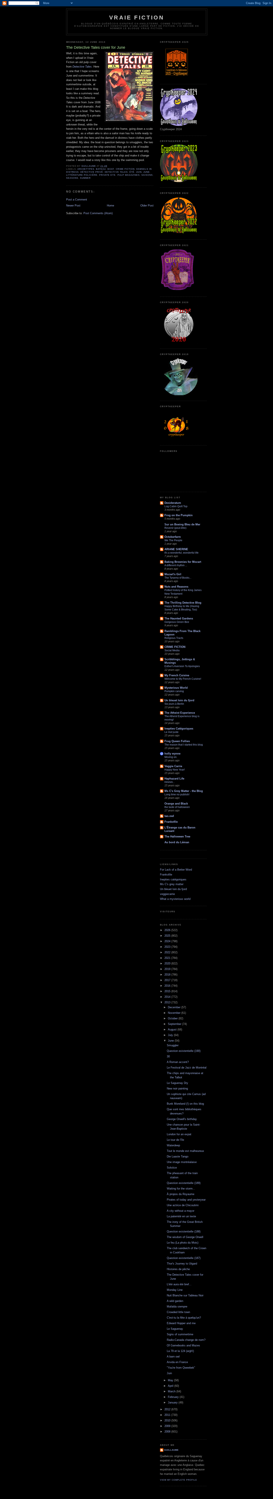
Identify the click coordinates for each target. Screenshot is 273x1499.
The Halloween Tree (177, 836)
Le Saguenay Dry (177, 1083)
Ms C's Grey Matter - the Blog (183, 791)
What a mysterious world (175, 899)
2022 (167, 952)
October (173, 1018)
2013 (167, 1002)
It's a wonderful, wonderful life (181, 552)
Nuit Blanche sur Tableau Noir (185, 1295)
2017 (167, 980)
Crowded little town (178, 1312)
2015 (167, 991)
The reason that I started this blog (183, 744)
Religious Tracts (173, 638)
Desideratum (172, 502)
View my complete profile (178, 1480)
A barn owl (173, 1356)
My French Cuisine (176, 675)
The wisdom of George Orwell (185, 1237)
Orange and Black (176, 803)
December (174, 1007)
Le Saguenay (175, 1328)
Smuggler (173, 1045)
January (173, 1402)
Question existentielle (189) (183, 1183)
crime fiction (125, 169)
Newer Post (73, 205)
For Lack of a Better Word (176, 869)
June (146, 172)
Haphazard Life (174, 778)
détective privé (91, 172)
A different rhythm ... (175, 565)
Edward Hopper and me (181, 1323)
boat (110, 169)
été (131, 172)
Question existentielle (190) (183, 1050)
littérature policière (81, 175)
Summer (85, 178)
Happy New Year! (174, 769)
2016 (167, 985)
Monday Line (175, 1289)
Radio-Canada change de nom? (186, 1339)
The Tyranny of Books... (177, 577)
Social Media (172, 650)
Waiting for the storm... (181, 1188)
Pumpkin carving (174, 691)
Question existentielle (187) (183, 1258)
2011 (167, 1414)
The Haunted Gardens (178, 618)
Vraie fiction (136, 17)
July (171, 1035)
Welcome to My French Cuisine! (182, 678)
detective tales (116, 172)
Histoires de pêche (178, 1269)
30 (168, 1056)
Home (110, 205)
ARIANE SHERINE (176, 549)
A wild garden (175, 1301)
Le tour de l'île (175, 1139)
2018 (167, 974)
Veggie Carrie (173, 766)
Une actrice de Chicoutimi (183, 1205)
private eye (107, 175)
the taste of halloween (177, 807)
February (174, 1397)
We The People (173, 540)
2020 (167, 963)
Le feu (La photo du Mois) (182, 1242)
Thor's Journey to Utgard (182, 1263)
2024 (167, 941)
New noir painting (177, 1088)
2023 (167, 946)
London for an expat (179, 1134)
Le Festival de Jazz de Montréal (186, 1067)
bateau (101, 169)
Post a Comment (76, 199)
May (171, 1380)
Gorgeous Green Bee (176, 622)
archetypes (85, 169)
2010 (167, 1420)
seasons (72, 178)
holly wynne (172, 753)
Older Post (147, 205)
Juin (139, 172)
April (171, 1385)
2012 (167, 1409)
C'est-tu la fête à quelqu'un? (184, 1317)
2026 (167, 930)
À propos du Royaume (180, 1194)
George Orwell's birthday (182, 1119)
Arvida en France (177, 1362)
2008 (167, 1431)
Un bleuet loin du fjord (179, 700)
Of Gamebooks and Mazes (183, 1345)
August (172, 1029)
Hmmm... (169, 782)
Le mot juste (171, 732)
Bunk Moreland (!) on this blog (185, 1103)
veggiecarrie (167, 894)
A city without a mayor (180, 1210)
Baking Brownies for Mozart (182, 561)
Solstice (172, 1167)
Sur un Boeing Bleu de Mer (182, 524)
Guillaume (171, 1450)
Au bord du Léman (176, 842)
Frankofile (171, 821)
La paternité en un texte (181, 1216)
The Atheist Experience (179, 712)
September (175, 1024)
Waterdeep (173, 1145)
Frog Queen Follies (177, 741)
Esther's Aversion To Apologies (182, 666)
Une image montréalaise (182, 1162)
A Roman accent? (178, 1062)
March (172, 1391)
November (174, 1012)
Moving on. (170, 757)
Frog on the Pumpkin (178, 515)
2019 (167, 969)
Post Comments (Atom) (98, 213)
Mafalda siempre (177, 1306)
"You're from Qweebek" (181, 1367)
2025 (167, 935)
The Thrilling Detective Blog (182, 602)
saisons (147, 175)
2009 (167, 1426)
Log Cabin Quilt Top (175, 506)
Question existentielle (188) (183, 1231)
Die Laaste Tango (177, 1156)
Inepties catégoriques (173, 879)
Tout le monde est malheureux (185, 1151)
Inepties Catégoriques (178, 728)
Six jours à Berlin (174, 703)
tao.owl (169, 816)
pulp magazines (129, 175)
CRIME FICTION (174, 647)
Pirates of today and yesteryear (186, 1199)
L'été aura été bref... (179, 1284)
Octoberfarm (172, 536)
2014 (167, 996)
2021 (167, 958)
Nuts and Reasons (176, 586)
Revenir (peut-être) (175, 527)
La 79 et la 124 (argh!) (180, 1351)
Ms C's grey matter (171, 884)
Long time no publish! (176, 794)
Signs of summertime (180, 1334)
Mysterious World (176, 687)
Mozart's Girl (172, 574)
